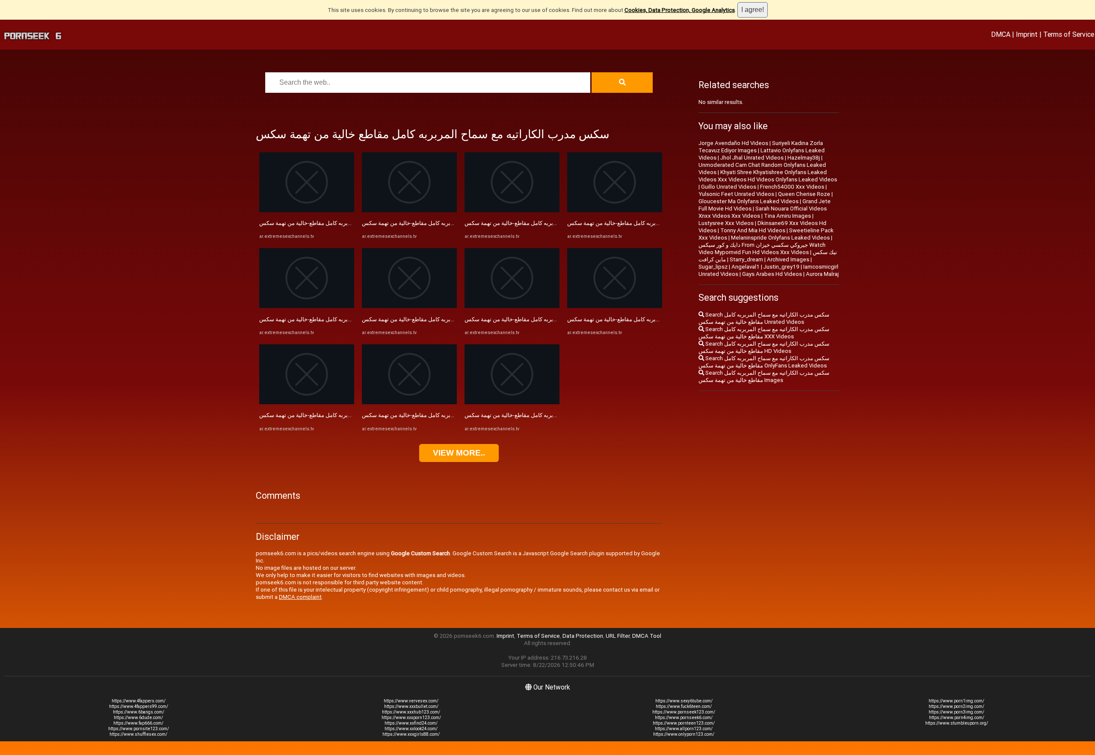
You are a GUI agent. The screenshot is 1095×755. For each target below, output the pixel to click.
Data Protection (582, 636)
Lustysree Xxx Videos (726, 223)
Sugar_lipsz (713, 266)
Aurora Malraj (822, 274)
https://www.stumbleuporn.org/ (956, 723)
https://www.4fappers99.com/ (138, 706)
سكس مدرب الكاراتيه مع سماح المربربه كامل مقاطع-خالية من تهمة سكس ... (347, 223)
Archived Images (788, 259)
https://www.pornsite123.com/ (138, 728)
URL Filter (618, 636)
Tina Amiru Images (787, 215)
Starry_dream (746, 259)
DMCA (1000, 34)
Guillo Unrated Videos (728, 186)
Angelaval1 (745, 266)
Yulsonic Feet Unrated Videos (736, 194)
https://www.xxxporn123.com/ (411, 717)
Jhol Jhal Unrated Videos (752, 157)
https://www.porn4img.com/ (956, 717)
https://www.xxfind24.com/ (411, 723)
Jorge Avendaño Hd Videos (733, 143)
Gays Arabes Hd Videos (772, 274)
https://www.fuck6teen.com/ (684, 706)
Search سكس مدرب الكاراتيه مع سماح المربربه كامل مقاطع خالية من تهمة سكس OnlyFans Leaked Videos (763, 362)
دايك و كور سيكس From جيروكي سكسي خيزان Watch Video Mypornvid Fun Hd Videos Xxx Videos (762, 248)
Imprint (1027, 34)
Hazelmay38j (803, 157)
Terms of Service (1068, 34)
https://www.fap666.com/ (138, 723)
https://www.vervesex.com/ (411, 701)
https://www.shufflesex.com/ (138, 734)
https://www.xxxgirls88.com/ (411, 734)
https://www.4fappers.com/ (139, 701)
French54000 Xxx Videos (792, 186)
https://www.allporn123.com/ (684, 728)
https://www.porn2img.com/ (956, 706)
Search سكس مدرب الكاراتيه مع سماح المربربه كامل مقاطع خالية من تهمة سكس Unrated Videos (763, 318)
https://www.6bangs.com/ (138, 712)
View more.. (459, 452)
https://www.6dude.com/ (138, 717)
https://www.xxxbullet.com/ (411, 706)
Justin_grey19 (781, 266)
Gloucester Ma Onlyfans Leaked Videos (748, 201)
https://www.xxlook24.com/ (411, 728)
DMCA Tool (646, 636)
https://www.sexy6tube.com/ (684, 701)
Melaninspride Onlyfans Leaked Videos (780, 237)
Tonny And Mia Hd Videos (752, 230)
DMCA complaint (300, 597)
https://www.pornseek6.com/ (684, 717)
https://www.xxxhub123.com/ (411, 712)
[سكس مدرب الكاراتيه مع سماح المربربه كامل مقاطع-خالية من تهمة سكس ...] (306, 210)
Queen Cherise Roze (804, 194)
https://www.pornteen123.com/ (684, 723)
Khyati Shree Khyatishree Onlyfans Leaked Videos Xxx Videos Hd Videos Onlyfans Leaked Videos (767, 176)
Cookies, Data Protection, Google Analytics (679, 10)
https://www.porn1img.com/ (956, 701)
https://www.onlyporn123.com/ (683, 734)
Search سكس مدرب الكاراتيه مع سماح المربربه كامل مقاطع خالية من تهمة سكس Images (763, 376)
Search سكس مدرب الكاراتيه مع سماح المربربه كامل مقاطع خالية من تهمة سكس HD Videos (763, 347)
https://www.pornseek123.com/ (683, 712)
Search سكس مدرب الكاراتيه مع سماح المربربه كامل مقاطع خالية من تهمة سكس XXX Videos (763, 333)
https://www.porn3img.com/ (956, 712)
